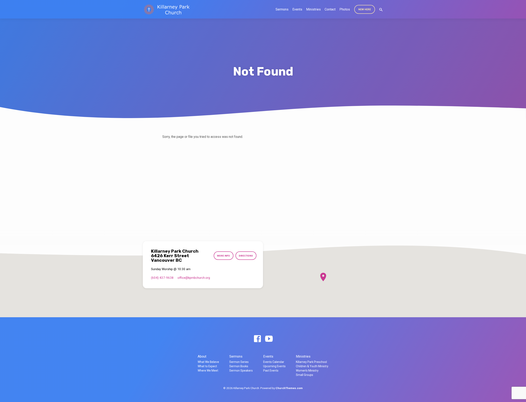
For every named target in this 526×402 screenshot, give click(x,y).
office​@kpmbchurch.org (194, 278)
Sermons (282, 9)
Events (297, 9)
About (202, 356)
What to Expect (207, 366)
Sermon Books (238, 366)
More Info (223, 255)
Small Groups (304, 374)
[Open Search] (381, 9)
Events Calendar (273, 362)
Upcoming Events (274, 366)
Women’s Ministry (307, 370)
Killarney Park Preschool (311, 362)
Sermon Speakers (241, 370)
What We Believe (208, 362)
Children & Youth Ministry (312, 366)
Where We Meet (208, 370)
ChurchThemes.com (289, 388)
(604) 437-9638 (162, 278)
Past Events (270, 370)
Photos (344, 9)
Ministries (313, 9)
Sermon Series (239, 362)
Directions (246, 255)
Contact (330, 9)
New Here (364, 9)
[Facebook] (257, 338)
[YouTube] (268, 338)
